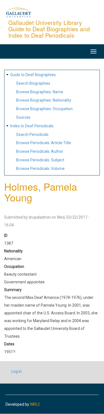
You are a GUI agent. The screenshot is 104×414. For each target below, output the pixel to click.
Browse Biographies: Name (39, 92)
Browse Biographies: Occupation (44, 109)
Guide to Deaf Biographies (33, 75)
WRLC (35, 404)
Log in (16, 371)
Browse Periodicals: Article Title (43, 143)
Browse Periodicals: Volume (40, 168)
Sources (23, 117)
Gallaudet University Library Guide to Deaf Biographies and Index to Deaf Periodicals (49, 28)
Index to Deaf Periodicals (32, 126)
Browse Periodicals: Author (39, 151)
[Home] (19, 12)
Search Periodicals (32, 134)
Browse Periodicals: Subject (40, 160)
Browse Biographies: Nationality (43, 100)
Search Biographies (33, 83)
